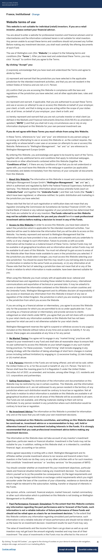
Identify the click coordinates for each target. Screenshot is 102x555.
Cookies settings (9, 549)
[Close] (98, 542)
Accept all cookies (66, 549)
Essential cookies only (87, 549)
